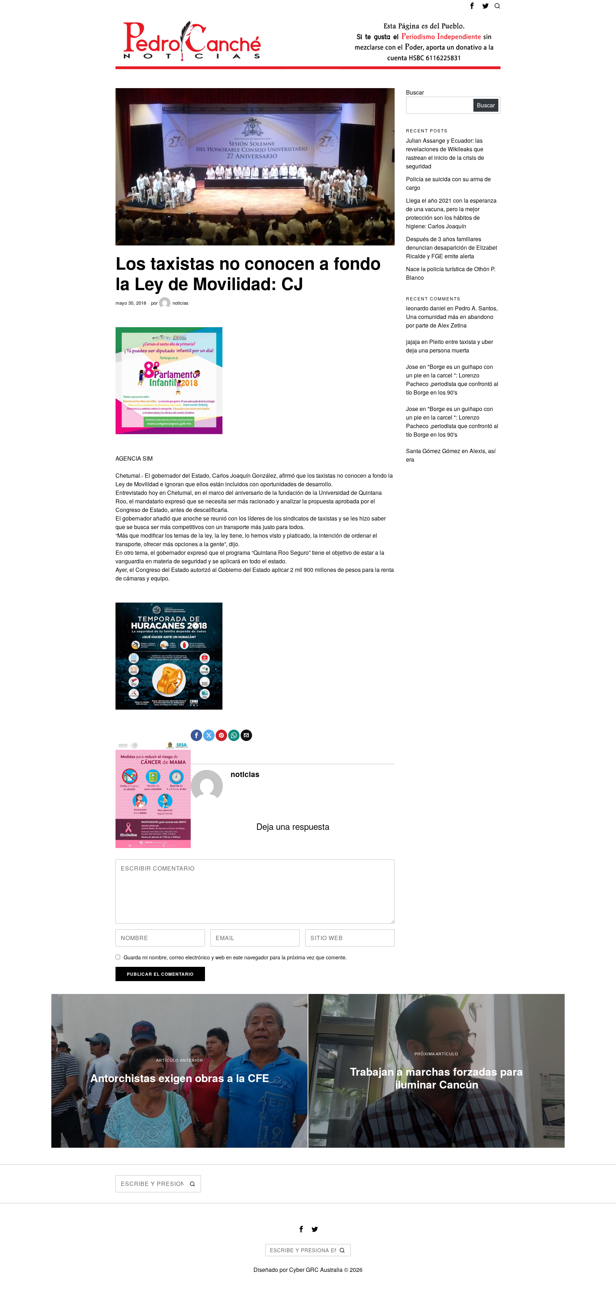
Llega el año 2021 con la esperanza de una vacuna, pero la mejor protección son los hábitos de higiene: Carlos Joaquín (451, 213)
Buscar (415, 92)
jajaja (413, 342)
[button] (192, 1183)
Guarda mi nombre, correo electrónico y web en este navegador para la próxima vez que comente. (235, 957)
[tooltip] (472, 5)
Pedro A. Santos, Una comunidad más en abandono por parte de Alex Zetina (452, 316)
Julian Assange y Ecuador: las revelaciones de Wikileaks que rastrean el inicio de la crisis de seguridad (445, 153)
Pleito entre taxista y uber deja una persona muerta (449, 346)
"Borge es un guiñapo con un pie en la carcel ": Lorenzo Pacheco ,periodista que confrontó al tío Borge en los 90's (452, 379)
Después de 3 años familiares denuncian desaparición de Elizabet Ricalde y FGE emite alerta (451, 247)
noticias (181, 302)
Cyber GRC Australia (316, 1269)
